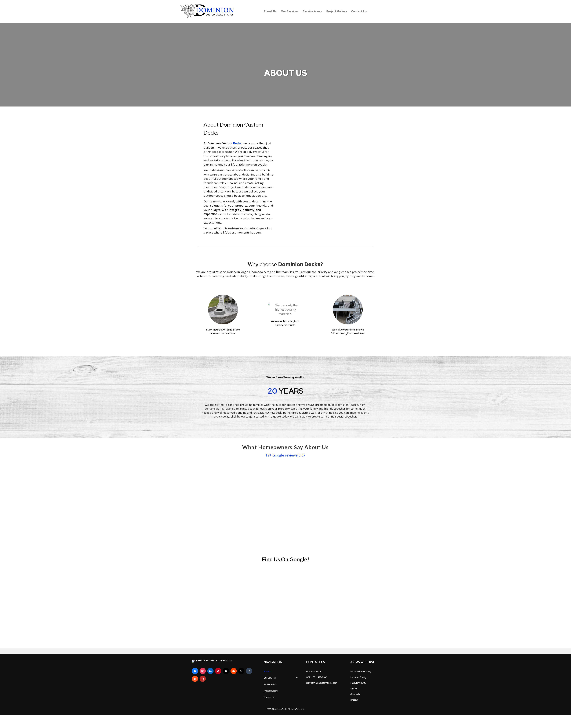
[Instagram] (203, 671)
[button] (297, 678)
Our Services (290, 11)
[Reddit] (233, 671)
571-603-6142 (320, 677)
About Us (270, 11)
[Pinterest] (218, 671)
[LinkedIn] (210, 671)
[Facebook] (195, 671)
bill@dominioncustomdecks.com (321, 682)
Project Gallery (336, 11)
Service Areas (312, 11)
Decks (236, 143)
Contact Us (359, 11)
